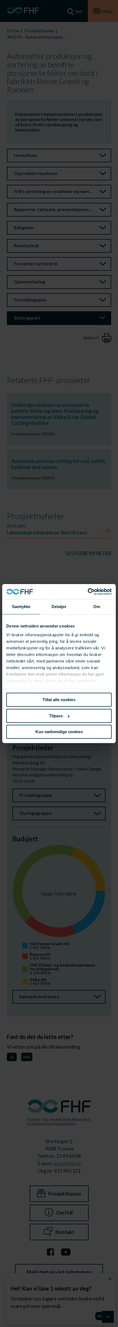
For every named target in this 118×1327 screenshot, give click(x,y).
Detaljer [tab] (59, 606)
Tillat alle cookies (59, 699)
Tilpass (56, 715)
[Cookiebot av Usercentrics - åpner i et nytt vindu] (88, 591)
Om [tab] (96, 606)
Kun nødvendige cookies (59, 731)
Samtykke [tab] (21, 606)
